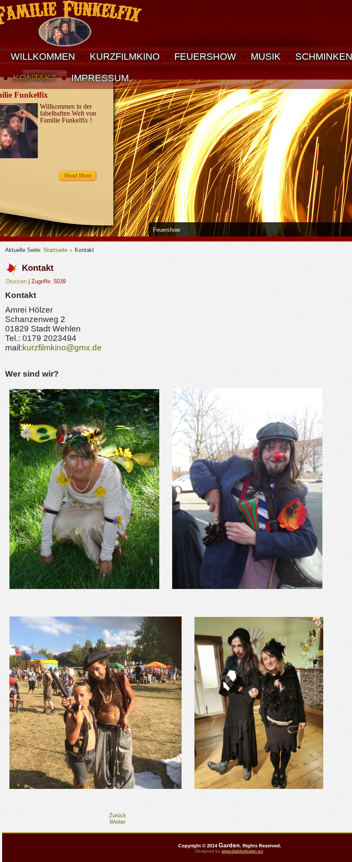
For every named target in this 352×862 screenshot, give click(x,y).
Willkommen (43, 56)
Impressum (100, 78)
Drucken (17, 281)
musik (266, 56)
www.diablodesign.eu (242, 851)
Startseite (55, 250)
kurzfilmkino (125, 56)
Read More (77, 175)
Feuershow (205, 56)
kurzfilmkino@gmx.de (62, 347)
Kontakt (35, 78)
